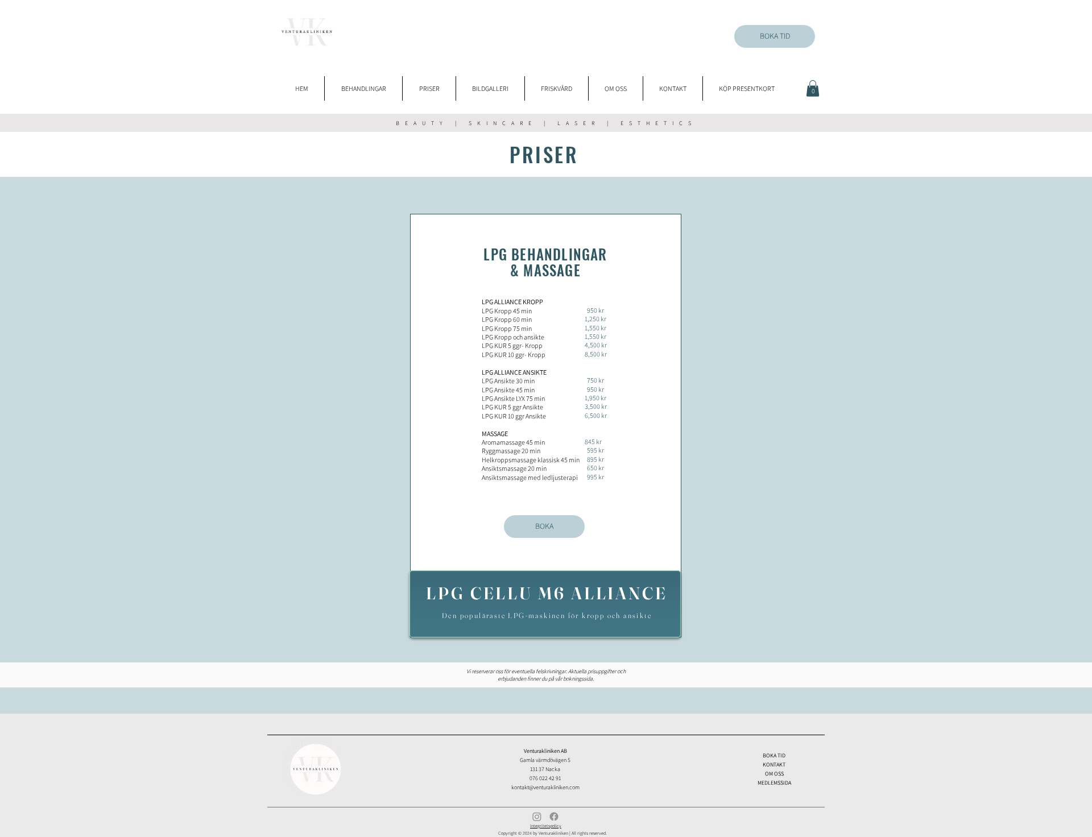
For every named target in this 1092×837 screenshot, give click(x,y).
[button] (813, 88)
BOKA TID (774, 755)
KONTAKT (774, 764)
